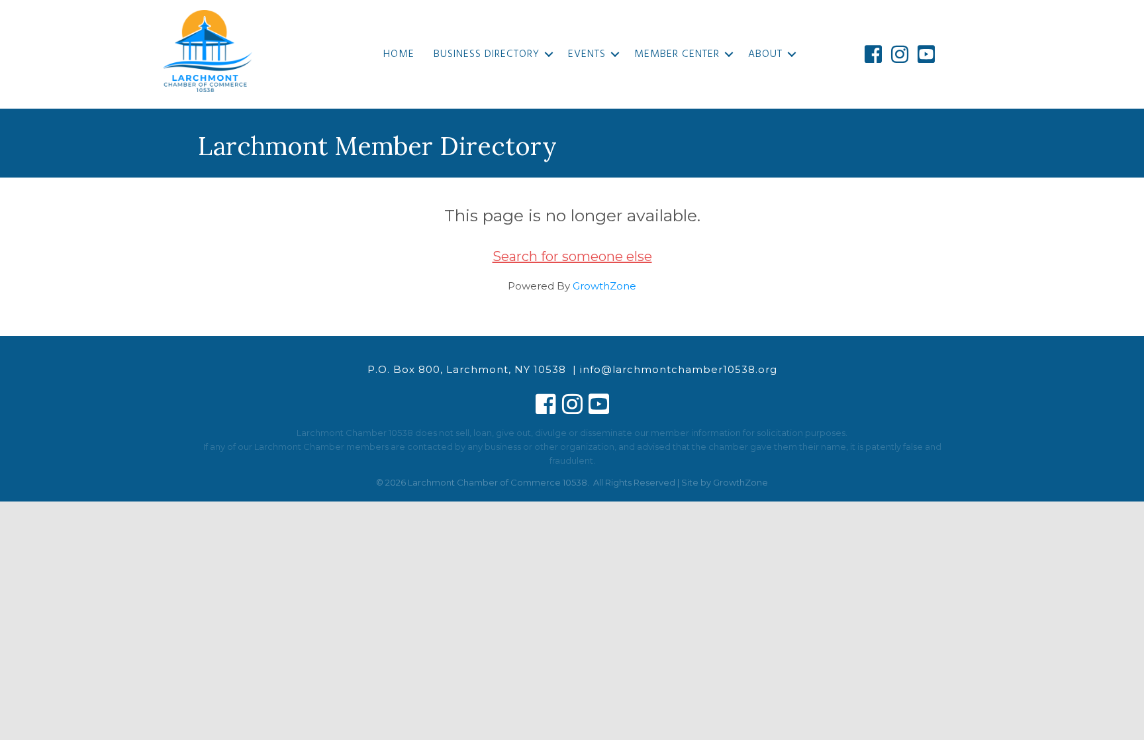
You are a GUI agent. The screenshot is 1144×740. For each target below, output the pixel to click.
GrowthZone (604, 286)
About (765, 54)
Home (398, 54)
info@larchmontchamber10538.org (678, 369)
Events (587, 54)
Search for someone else (572, 256)
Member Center (677, 54)
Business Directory (487, 54)
